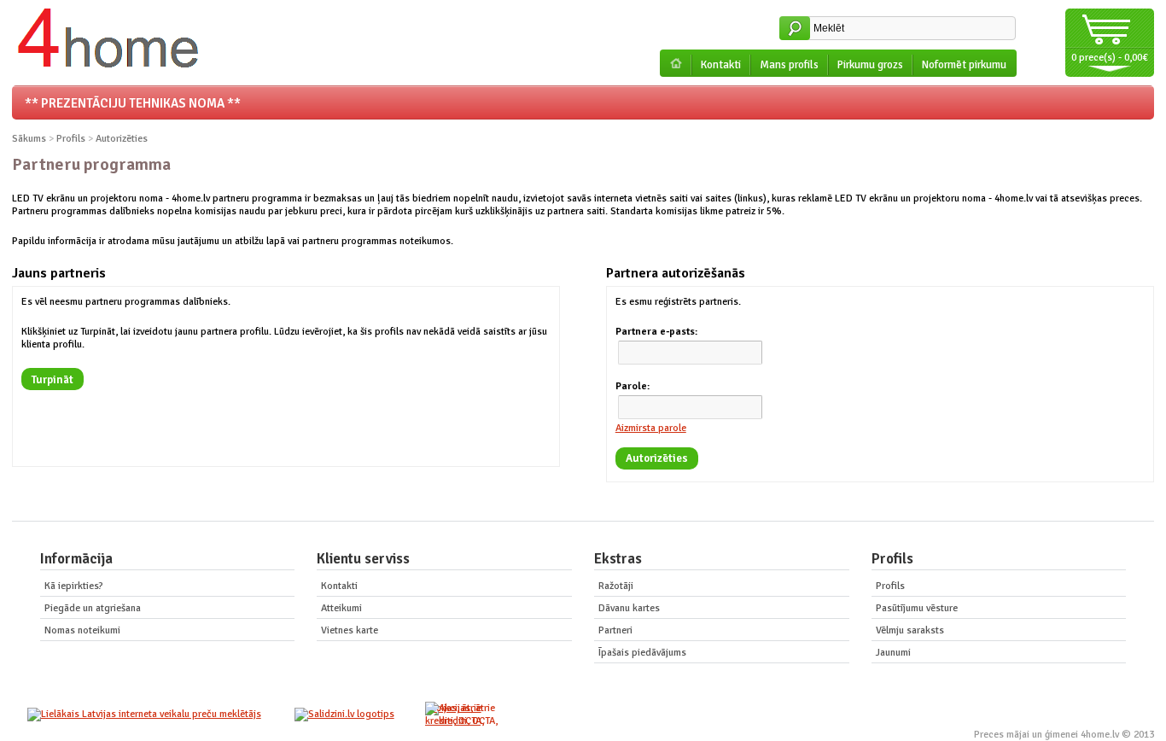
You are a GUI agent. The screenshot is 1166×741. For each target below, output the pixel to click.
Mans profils (789, 65)
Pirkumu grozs (870, 65)
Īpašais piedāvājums (642, 652)
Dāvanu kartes (629, 608)
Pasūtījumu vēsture (917, 608)
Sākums (29, 138)
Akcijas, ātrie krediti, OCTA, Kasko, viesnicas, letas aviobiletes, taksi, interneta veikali (459, 715)
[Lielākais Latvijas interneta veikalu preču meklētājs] (144, 714)
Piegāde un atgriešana (92, 608)
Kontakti (721, 65)
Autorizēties (122, 138)
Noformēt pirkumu (964, 65)
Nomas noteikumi (82, 630)
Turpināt (52, 380)
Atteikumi (341, 608)
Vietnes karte (349, 630)
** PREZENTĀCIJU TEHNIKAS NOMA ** (133, 103)
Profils (70, 138)
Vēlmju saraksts (910, 630)
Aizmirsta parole (650, 428)
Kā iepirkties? (73, 586)
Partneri (615, 630)
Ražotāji (615, 586)
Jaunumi (893, 652)
